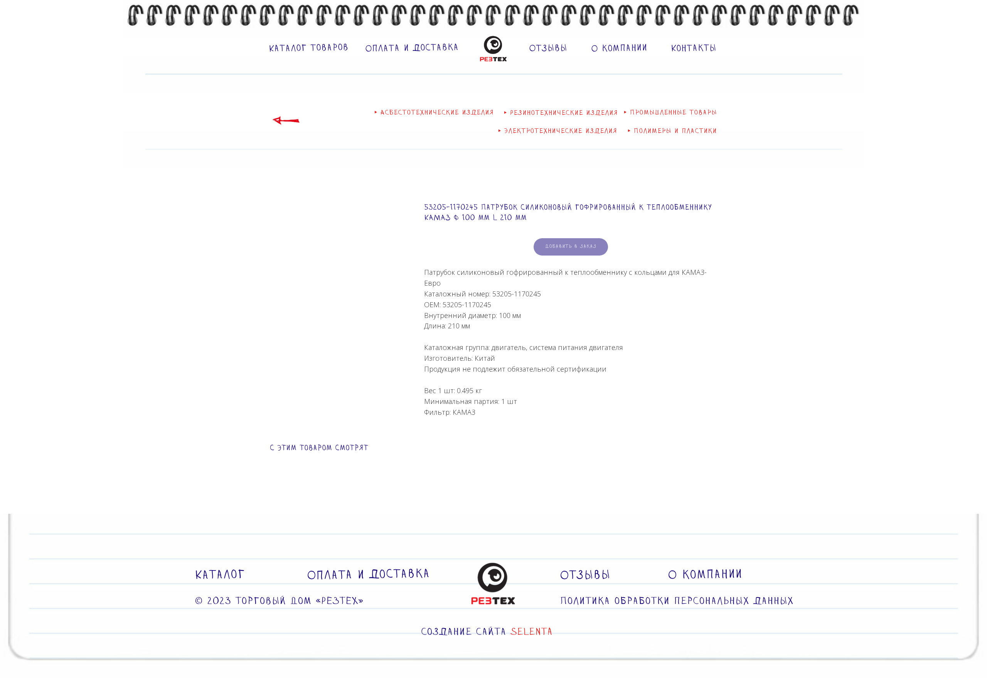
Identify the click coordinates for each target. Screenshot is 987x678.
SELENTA (531, 632)
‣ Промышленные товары (670, 112)
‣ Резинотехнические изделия (561, 113)
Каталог (220, 575)
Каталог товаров (309, 48)
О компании (619, 48)
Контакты (693, 48)
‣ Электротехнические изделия (557, 131)
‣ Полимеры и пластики (672, 131)
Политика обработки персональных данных (676, 601)
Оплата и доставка (412, 48)
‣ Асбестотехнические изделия (434, 112)
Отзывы (548, 48)
